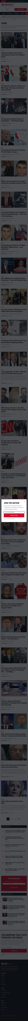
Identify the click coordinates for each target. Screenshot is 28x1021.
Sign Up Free (14, 515)
